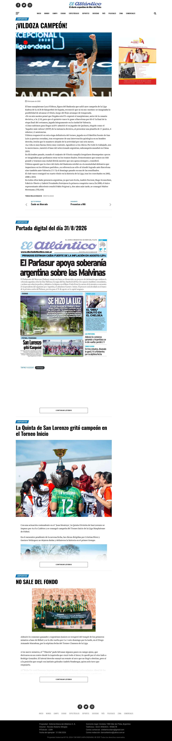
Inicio (39, 13)
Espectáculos (74, 13)
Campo (55, 13)
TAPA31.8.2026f (27, 367)
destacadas (49, 196)
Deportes (85, 13)
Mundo (46, 13)
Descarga (40, 368)
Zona (121, 13)
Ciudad (63, 13)
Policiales (112, 13)
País (103, 13)
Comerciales (130, 13)
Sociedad (95, 13)
